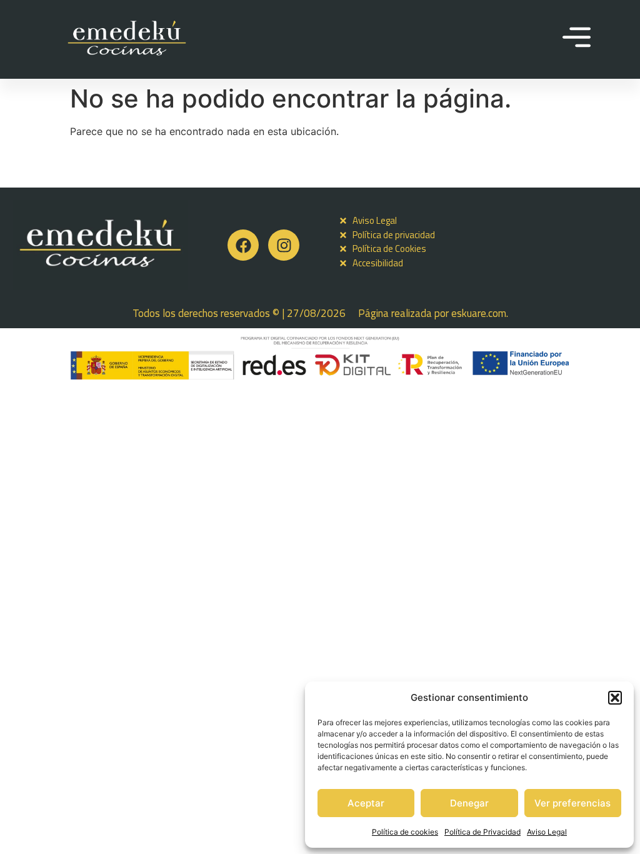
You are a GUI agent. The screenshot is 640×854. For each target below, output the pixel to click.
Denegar (469, 803)
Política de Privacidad (482, 831)
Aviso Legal (547, 831)
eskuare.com (478, 313)
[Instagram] (283, 245)
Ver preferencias (572, 803)
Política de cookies (405, 831)
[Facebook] (243, 245)
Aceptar (366, 803)
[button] (615, 697)
